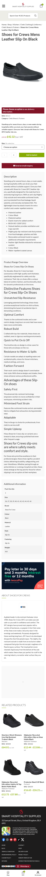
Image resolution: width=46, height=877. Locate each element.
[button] (26, 12)
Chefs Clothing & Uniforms (30, 24)
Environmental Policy (9, 854)
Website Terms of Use (25, 858)
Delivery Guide (23, 851)
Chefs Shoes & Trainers (10, 27)
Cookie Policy (6, 858)
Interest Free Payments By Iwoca (28, 861)
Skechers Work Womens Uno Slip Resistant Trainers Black (12, 737)
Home (4, 24)
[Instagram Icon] (7, 840)
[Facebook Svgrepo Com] (3, 840)
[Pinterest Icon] (15, 840)
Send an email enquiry (24, 166)
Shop (10, 24)
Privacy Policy (23, 854)
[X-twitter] (22, 840)
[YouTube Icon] (11, 840)
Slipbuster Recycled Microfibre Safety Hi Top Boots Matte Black (11, 784)
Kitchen (16, 24)
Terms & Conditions (8, 851)
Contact (21, 845)
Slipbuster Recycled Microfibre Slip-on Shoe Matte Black (33, 737)
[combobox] (23, 16)
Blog (3, 848)
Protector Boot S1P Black (34, 782)
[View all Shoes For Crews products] (23, 609)
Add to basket (31, 155)
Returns (4, 861)
